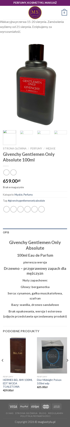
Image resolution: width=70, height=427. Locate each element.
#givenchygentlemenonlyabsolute (26, 200)
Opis (6, 232)
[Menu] (5, 12)
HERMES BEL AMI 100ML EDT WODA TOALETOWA (18, 383)
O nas (9, 413)
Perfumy (36, 148)
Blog (42, 413)
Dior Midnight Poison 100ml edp (49, 381)
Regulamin (55, 413)
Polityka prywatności (35, 416)
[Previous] (9, 84)
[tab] (35, 232)
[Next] (60, 84)
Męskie (50, 148)
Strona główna (14, 148)
